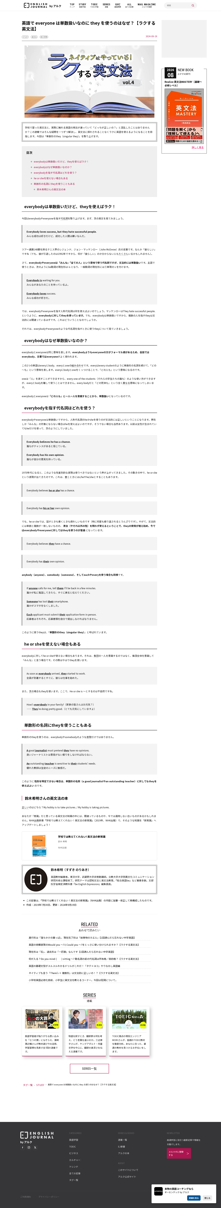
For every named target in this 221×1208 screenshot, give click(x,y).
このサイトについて (128, 1169)
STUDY (25, 37)
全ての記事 (74, 1173)
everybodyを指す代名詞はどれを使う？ (55, 172)
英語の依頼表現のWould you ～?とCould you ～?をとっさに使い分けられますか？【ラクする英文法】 (84, 944)
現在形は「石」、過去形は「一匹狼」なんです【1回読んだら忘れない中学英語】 (72, 952)
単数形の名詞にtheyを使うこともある (54, 184)
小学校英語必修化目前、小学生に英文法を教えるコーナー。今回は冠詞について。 (73, 980)
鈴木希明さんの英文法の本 (51, 189)
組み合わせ (78, 365)
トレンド (73, 1166)
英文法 (34, 37)
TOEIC (72, 1146)
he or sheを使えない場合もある (51, 178)
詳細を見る (194, 1198)
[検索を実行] (192, 5)
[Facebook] (22, 1147)
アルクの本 (123, 1153)
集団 (96, 655)
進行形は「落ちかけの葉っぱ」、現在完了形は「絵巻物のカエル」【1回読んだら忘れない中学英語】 (82, 937)
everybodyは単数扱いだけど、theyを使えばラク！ (61, 161)
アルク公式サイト (127, 1176)
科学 (53, 884)
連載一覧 (122, 1139)
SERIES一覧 (89, 1068)
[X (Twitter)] (35, 1147)
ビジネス (73, 1153)
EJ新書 (121, 1146)
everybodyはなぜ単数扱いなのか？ (53, 167)
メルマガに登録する (176, 1153)
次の (31, 691)
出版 (36, 820)
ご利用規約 (25, 1196)
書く (67, 477)
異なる (126, 383)
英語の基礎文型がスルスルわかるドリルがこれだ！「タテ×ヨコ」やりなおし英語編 (74, 966)
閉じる (207, 1198)
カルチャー (74, 1159)
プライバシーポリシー (48, 1196)
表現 (88, 737)
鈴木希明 (44, 37)
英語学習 (73, 1139)
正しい (25, 807)
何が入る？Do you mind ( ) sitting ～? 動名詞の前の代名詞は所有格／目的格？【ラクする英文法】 (84, 959)
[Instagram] (29, 1147)
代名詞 (64, 218)
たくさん (123, 254)
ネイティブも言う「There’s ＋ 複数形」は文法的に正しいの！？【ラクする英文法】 (74, 973)
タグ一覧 (28, 1085)
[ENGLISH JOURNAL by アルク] (35, 5)
